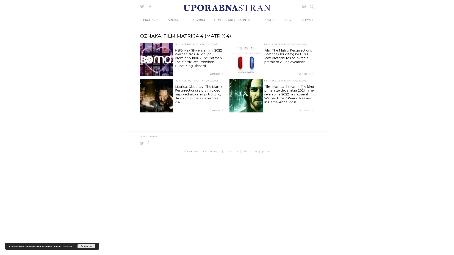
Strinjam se (86, 246)
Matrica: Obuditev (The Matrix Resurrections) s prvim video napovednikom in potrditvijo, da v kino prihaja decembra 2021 (198, 94)
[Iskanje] (312, 7)
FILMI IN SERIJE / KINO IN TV (232, 20)
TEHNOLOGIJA (149, 20)
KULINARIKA (266, 20)
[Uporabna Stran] (227, 8)
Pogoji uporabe (262, 151)
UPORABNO (197, 20)
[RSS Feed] (304, 7)
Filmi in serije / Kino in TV (189, 44)
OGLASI (288, 20)
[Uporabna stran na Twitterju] (142, 7)
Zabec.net (233, 151)
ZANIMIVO (174, 20)
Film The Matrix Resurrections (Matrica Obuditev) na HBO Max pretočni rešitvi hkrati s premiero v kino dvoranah (288, 56)
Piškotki (246, 151)
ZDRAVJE (308, 20)
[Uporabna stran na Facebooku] (150, 7)
